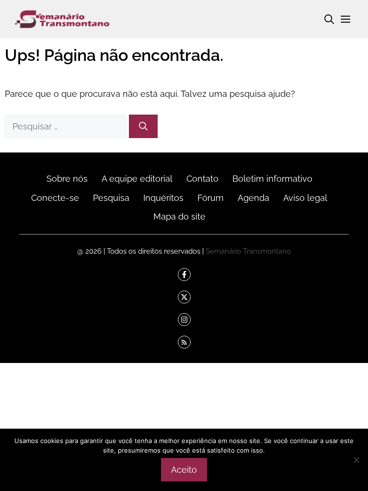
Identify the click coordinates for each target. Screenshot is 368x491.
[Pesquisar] (143, 126)
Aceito (184, 470)
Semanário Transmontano (248, 250)
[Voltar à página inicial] (62, 18)
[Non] (356, 460)
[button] (329, 19)
